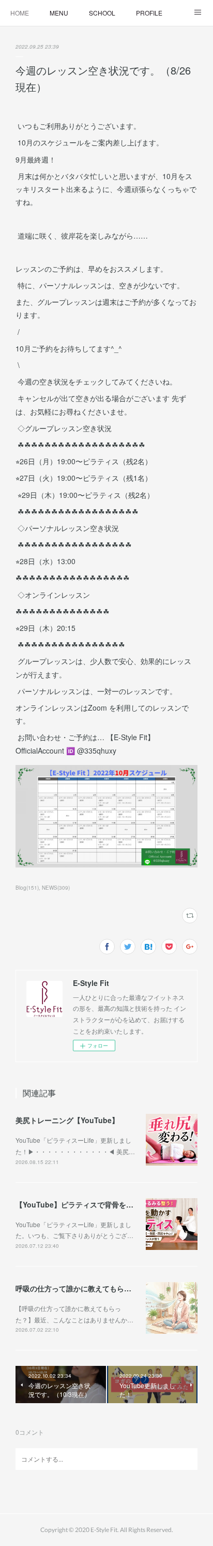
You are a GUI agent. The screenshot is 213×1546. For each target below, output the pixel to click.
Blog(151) (27, 887)
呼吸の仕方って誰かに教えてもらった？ (81, 1288)
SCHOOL (102, 12)
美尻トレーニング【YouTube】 (67, 1120)
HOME (19, 12)
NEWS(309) (56, 887)
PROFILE (149, 12)
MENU (59, 12)
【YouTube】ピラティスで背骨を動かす (82, 1204)
